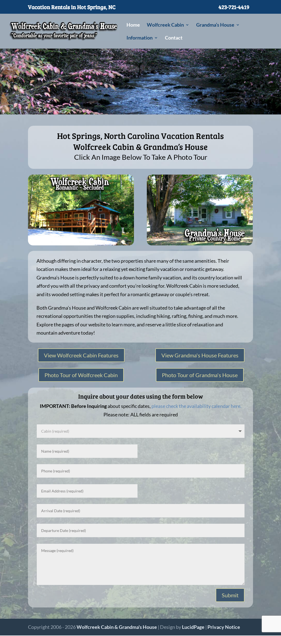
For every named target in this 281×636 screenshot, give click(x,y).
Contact (173, 38)
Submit (230, 595)
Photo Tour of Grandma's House (200, 375)
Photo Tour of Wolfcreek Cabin (81, 375)
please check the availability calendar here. (196, 406)
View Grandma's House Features (199, 355)
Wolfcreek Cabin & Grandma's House (117, 627)
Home (133, 25)
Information (140, 38)
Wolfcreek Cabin (165, 25)
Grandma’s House (215, 25)
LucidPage (193, 627)
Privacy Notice (223, 627)
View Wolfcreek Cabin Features (81, 355)
